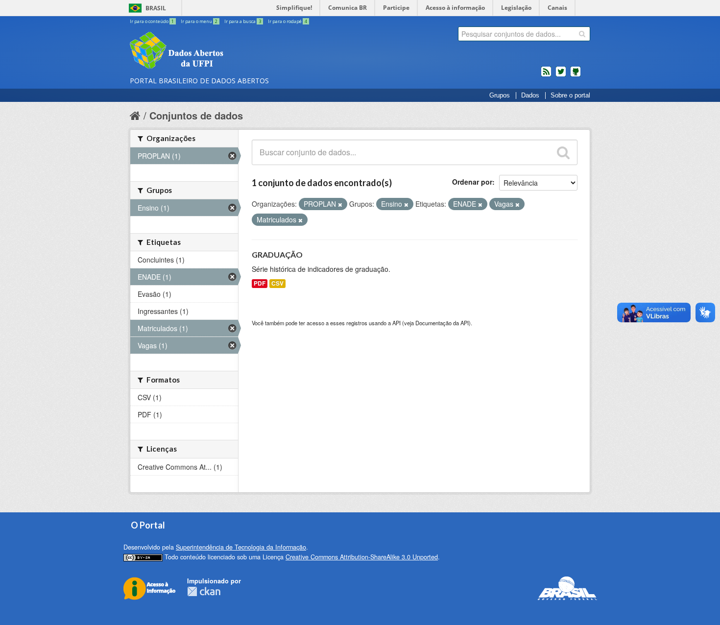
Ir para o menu (199, 21)
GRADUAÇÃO (277, 254)
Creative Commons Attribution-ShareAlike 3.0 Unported (362, 557)
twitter (561, 75)
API (396, 323)
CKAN (203, 591)
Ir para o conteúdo (152, 21)
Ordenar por (472, 182)
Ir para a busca (242, 21)
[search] (582, 34)
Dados (530, 95)
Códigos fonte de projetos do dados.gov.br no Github (575, 75)
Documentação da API (442, 323)
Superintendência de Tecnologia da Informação (241, 547)
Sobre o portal (570, 95)
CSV (277, 283)
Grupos (499, 95)
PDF (259, 283)
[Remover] (340, 204)
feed (546, 75)
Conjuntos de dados (196, 115)
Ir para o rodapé (287, 21)
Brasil (155, 8)
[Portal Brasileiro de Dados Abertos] (235, 51)
